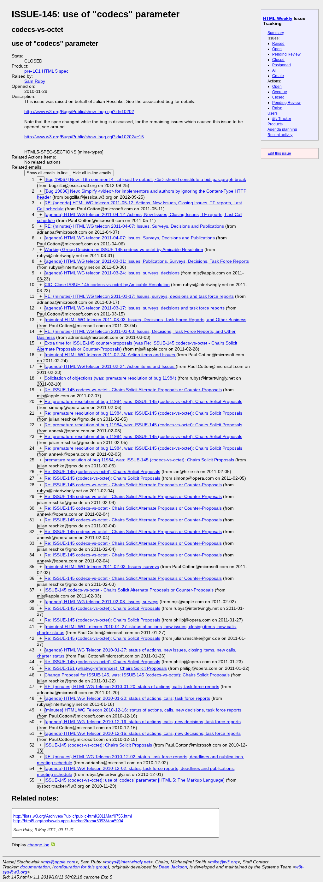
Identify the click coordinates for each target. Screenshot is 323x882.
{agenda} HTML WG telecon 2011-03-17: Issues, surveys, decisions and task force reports (134, 307)
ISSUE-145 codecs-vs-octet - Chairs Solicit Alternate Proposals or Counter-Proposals (129, 589)
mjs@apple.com (59, 861)
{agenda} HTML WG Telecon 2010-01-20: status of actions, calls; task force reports (127, 698)
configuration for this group (81, 866)
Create (278, 76)
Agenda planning (282, 129)
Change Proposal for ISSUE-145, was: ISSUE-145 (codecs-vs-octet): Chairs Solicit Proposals (137, 674)
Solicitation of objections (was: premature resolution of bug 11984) (110, 378)
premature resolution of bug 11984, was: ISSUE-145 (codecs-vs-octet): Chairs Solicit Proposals (139, 459)
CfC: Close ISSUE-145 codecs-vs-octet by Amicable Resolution (107, 284)
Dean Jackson (173, 866)
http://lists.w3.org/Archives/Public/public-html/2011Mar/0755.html (72, 816)
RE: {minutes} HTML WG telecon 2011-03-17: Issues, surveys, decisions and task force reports (139, 296)
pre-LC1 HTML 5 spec (46, 71)
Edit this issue (279, 153)
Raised (278, 43)
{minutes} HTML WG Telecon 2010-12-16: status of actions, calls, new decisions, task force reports (142, 709)
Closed (278, 59)
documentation (35, 866)
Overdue (279, 92)
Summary (275, 33)
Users (272, 113)
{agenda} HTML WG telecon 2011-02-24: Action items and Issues (110, 366)
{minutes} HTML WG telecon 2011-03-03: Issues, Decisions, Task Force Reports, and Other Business (145, 319)
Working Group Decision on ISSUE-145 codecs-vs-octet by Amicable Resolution (123, 249)
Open (277, 49)
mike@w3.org (224, 861)
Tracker (281, 119)
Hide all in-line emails (92, 173)
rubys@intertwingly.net (127, 861)
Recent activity (279, 135)
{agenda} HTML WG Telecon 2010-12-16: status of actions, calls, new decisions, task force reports (142, 721)
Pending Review (286, 54)
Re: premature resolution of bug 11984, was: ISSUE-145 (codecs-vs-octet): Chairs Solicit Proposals (143, 401)
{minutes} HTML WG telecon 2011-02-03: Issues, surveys (101, 566)
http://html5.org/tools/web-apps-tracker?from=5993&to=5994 (68, 821)
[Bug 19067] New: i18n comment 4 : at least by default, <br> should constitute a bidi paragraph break (145, 179)
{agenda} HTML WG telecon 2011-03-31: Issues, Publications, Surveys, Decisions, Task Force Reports (146, 261)
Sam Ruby (34, 81)
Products (275, 124)
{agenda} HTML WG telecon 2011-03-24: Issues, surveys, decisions (111, 272)
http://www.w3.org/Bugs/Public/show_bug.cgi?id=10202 (79, 111)
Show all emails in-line (47, 173)
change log (38, 844)
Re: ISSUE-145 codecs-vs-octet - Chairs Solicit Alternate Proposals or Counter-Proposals (133, 389)
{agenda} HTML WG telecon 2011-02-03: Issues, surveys (101, 601)
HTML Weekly (277, 18)
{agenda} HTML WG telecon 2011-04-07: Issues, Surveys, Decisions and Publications (129, 237)
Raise (277, 108)
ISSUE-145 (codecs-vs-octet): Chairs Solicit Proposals (98, 744)
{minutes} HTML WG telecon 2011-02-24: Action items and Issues (110, 354)
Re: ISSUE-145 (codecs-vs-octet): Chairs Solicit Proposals (102, 471)
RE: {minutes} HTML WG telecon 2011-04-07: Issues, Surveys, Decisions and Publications (134, 226)
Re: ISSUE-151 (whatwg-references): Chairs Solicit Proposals (105, 668)
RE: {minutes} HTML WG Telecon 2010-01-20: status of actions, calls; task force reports (131, 686)
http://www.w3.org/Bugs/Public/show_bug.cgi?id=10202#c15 (84, 136)
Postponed (281, 65)
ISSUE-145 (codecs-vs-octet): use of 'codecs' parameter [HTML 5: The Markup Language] (134, 780)
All (274, 70)
